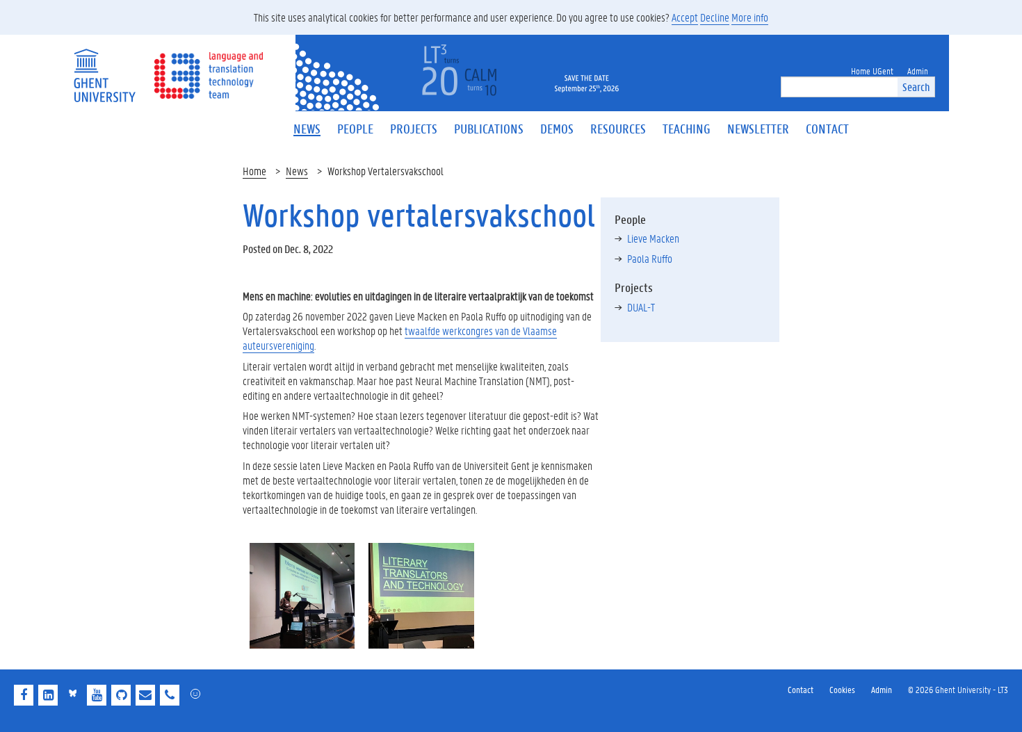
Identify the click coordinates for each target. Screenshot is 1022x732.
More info (749, 17)
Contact (800, 689)
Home (254, 170)
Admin (881, 689)
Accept (685, 17)
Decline (714, 17)
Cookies (842, 689)
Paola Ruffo (649, 258)
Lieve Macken (653, 238)
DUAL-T (641, 307)
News (297, 170)
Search (916, 86)
